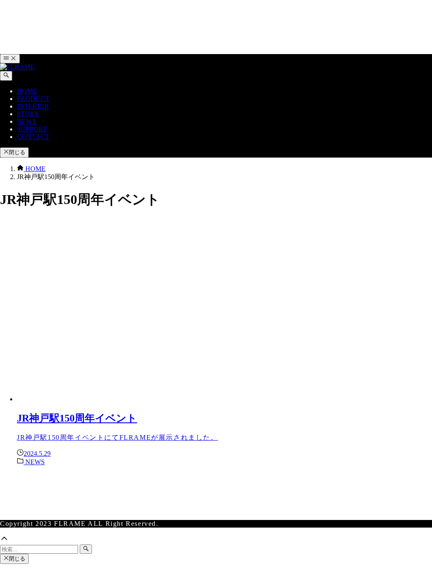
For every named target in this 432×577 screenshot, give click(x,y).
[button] (216, 539)
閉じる (17, 152)
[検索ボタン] (6, 75)
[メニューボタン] (10, 58)
